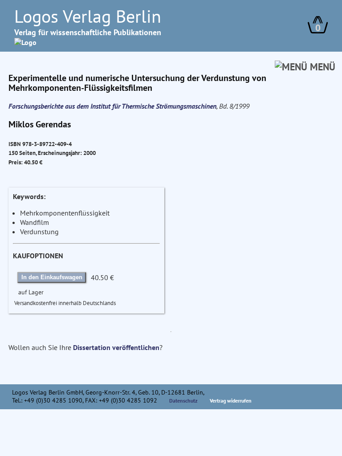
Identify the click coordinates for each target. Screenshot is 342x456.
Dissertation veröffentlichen (116, 347)
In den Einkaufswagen (51, 277)
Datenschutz (183, 400)
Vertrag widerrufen (231, 400)
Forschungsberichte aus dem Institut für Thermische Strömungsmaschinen (112, 106)
